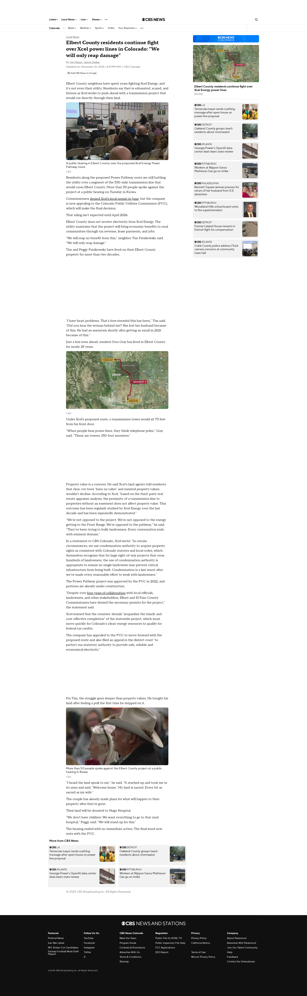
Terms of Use (198, 952)
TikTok (87, 952)
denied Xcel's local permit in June (114, 199)
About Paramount (237, 938)
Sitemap (124, 961)
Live (83, 19)
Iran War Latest (56, 943)
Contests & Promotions (132, 947)
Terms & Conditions (130, 957)
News (71, 28)
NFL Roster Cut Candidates (63, 947)
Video (111, 28)
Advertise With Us (130, 952)
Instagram (89, 947)
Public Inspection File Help (170, 943)
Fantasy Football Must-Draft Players (63, 952)
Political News (56, 938)
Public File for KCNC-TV (168, 938)
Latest (53, 19)
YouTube (88, 938)
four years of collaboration (106, 593)
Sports (99, 28)
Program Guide (128, 943)
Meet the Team (128, 938)
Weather (85, 28)
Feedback (232, 957)
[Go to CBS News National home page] (153, 19)
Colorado (54, 28)
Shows (96, 19)
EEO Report (161, 952)
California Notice (200, 943)
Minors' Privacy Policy (203, 957)
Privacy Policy (199, 938)
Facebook (89, 943)
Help (229, 952)
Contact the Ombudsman (241, 961)
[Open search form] (256, 19)
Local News (68, 19)
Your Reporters (126, 28)
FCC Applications (165, 947)
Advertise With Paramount (241, 943)
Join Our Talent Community (242, 947)
